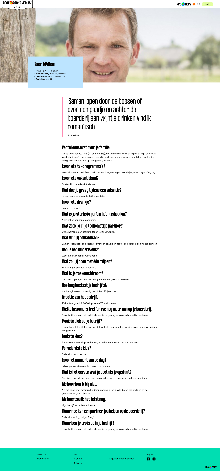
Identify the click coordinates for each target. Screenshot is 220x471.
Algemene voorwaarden (121, 458)
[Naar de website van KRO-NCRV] (184, 4)
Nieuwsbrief (43, 458)
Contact (78, 458)
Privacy (78, 463)
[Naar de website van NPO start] (194, 4)
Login (207, 4)
